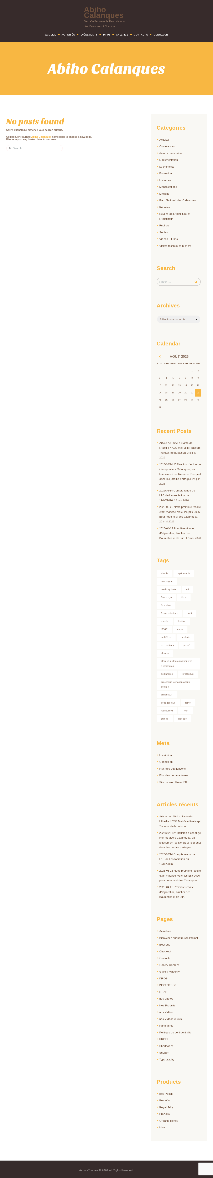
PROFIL (164, 1039)
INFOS (163, 978)
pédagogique (168, 702)
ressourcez (167, 710)
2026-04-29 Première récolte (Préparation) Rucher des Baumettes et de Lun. (176, 533)
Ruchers (164, 225)
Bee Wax (165, 1100)
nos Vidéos (166, 1012)
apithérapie (184, 573)
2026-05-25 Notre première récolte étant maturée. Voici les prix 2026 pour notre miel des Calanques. (180, 511)
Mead (162, 1127)
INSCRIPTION (168, 985)
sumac (164, 718)
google (164, 621)
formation (166, 605)
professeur (166, 694)
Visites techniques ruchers (175, 245)
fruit (190, 613)
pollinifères (167, 674)
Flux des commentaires (173, 775)
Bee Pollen (166, 1093)
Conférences (167, 146)
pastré (186, 645)
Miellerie (164, 193)
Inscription (165, 755)
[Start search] (9, 148)
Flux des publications (172, 768)
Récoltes (164, 207)
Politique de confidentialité (175, 1032)
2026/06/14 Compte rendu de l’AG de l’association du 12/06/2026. (177, 495)
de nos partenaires (170, 153)
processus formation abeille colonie (175, 684)
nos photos (166, 998)
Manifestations (168, 186)
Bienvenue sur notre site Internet (178, 938)
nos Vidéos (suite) (170, 1019)
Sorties (163, 232)
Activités (164, 139)
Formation (165, 173)
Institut (181, 621)
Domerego (166, 597)
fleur (183, 597)
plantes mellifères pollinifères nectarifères (176, 663)
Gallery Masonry (169, 971)
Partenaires (166, 1025)
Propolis (164, 1113)
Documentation (168, 159)
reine (188, 702)
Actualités (165, 931)
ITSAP (164, 629)
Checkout (165, 951)
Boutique (164, 944)
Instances (165, 180)
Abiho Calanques (41, 136)
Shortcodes (166, 1046)
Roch (185, 710)
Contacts (164, 958)
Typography (166, 1059)
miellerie (185, 637)
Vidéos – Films (168, 239)
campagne (166, 581)
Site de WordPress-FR (173, 782)
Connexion (166, 761)
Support (164, 1052)
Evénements (166, 166)
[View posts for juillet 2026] (160, 356)
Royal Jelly (166, 1107)
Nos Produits (167, 1005)
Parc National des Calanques (177, 200)
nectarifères (167, 645)
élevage (182, 718)
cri (187, 589)
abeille (164, 573)
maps (180, 629)
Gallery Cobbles (169, 965)
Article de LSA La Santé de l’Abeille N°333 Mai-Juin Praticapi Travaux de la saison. (180, 447)
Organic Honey (168, 1120)
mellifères (166, 637)
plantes (165, 653)
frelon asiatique (169, 613)
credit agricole (168, 589)
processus (187, 674)
